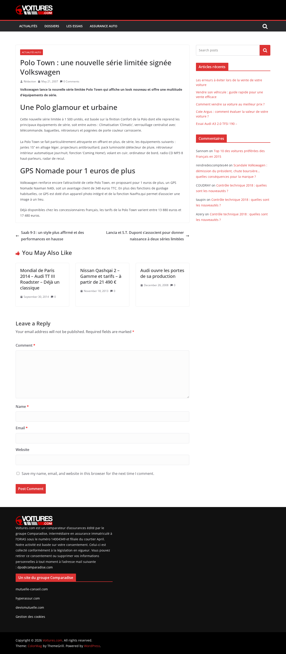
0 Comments (71, 81)
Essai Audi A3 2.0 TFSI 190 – (216, 124)
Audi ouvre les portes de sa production (162, 273)
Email (22, 428)
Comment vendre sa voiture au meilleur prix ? (230, 104)
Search (265, 50)
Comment (25, 345)
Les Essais (74, 26)
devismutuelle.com (30, 607)
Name (22, 406)
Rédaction (30, 81)
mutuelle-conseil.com (32, 589)
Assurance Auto (103, 26)
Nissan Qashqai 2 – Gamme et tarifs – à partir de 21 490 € (100, 276)
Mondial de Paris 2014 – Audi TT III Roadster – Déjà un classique (39, 279)
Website (22, 449)
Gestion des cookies (30, 616)
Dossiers (51, 26)
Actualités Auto (31, 52)
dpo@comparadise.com (35, 567)
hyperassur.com (28, 598)
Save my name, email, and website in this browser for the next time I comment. (88, 473)
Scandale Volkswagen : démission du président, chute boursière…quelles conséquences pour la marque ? (231, 170)
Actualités (28, 26)
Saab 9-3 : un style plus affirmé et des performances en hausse (52, 235)
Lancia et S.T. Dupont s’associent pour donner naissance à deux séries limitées (145, 235)
